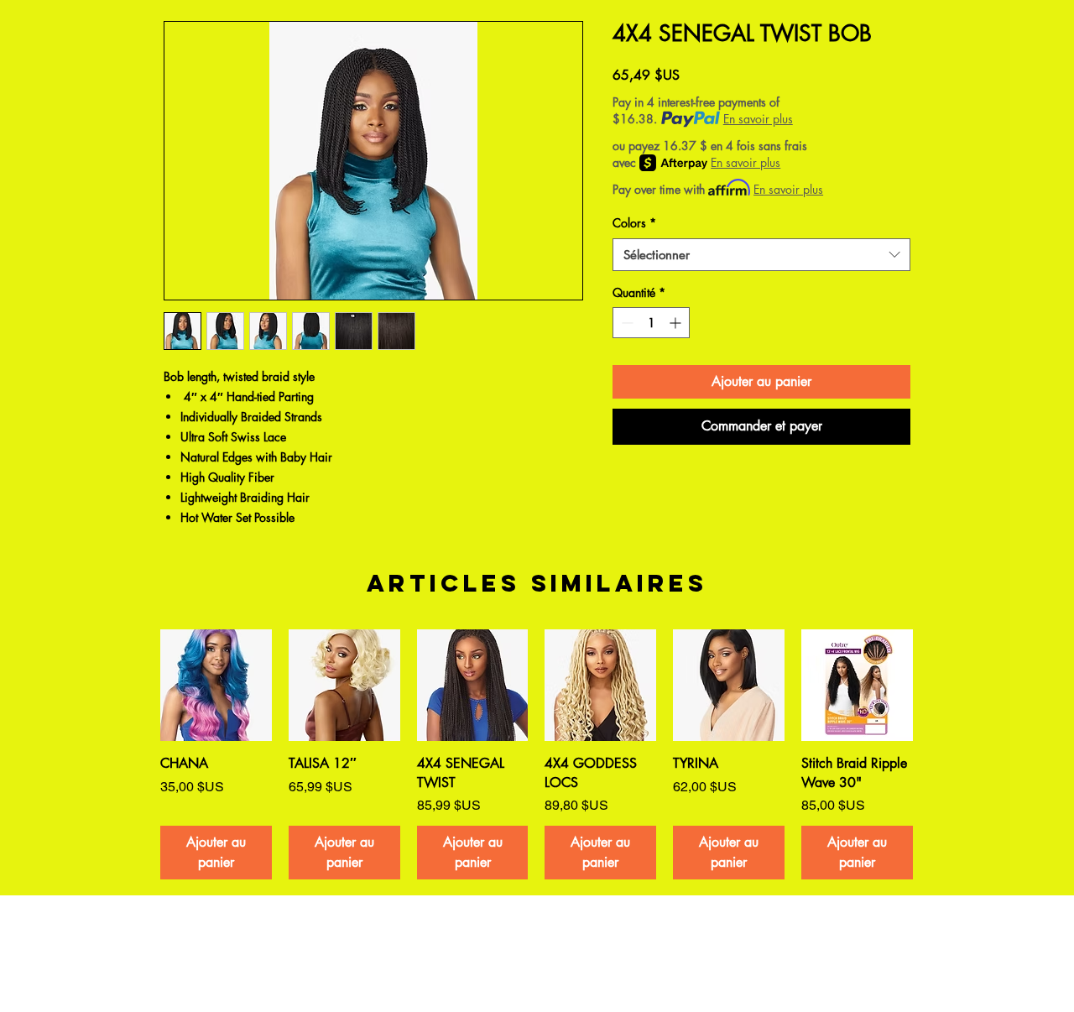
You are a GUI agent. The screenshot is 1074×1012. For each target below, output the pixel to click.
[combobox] (761, 254)
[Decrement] (625, 322)
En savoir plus (758, 119)
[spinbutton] (651, 322)
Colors (634, 223)
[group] (536, 754)
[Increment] (676, 322)
